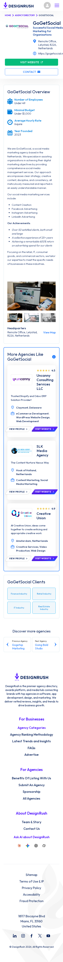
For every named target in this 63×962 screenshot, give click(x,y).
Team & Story (31, 822)
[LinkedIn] (14, 936)
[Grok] (44, 845)
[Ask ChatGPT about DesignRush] (36, 845)
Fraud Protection (32, 901)
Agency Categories (32, 728)
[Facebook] (31, 936)
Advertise (31, 755)
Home (8, 15)
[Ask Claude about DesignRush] (19, 845)
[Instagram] (23, 936)
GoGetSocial (47, 23)
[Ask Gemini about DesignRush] (27, 845)
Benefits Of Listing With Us (31, 778)
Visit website (29, 62)
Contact (29, 72)
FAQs (31, 748)
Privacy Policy (31, 888)
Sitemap (31, 875)
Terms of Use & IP (31, 881)
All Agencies (31, 798)
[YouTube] (48, 936)
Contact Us (31, 829)
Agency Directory (25, 15)
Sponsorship (31, 792)
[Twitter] (40, 936)
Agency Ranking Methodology (31, 735)
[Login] (47, 5)
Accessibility (31, 895)
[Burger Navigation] (56, 5)
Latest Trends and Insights (31, 741)
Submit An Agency (32, 785)
